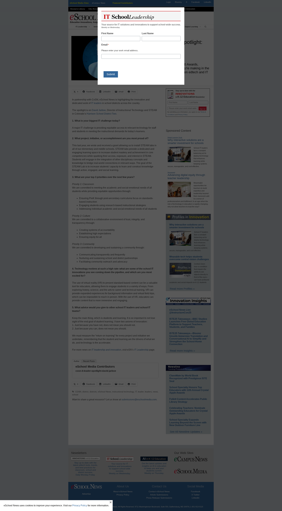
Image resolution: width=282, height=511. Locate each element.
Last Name (148, 33)
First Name (107, 33)
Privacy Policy (79, 505)
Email (105, 44)
